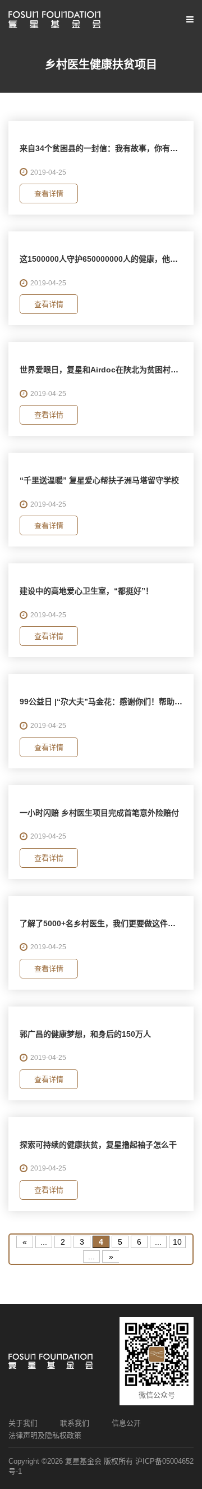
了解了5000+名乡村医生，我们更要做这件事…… (105, 923)
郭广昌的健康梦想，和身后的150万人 (85, 1034)
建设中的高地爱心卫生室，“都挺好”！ (86, 590)
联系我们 (74, 1423)
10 (177, 1241)
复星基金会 (83, 1461)
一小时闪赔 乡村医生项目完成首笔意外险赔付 (99, 812)
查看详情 (48, 193)
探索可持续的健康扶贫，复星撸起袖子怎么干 (98, 1144)
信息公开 (126, 1423)
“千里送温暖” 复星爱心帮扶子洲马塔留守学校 (99, 480)
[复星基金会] (54, 19)
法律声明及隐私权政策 (44, 1435)
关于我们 (23, 1423)
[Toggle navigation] (188, 19)
